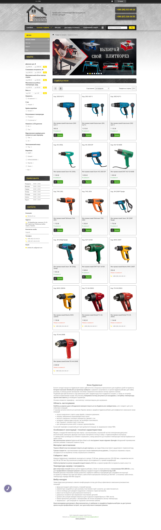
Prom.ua (89, 515)
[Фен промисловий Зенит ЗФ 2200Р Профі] (123, 205)
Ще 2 (28, 169)
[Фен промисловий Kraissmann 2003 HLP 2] (66, 110)
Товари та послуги (60, 35)
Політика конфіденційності (91, 517)
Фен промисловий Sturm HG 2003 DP (94, 171)
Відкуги (28, 46)
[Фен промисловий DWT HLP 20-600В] (123, 158)
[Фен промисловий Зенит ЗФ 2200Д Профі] (66, 253)
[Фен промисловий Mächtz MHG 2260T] (123, 253)
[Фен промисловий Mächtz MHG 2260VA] (66, 302)
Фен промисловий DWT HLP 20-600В (122, 171)
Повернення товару (90, 27)
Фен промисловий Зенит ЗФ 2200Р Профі (122, 219)
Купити (60, 135)
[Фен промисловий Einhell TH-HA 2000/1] (123, 302)
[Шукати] (132, 27)
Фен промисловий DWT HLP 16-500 (93, 266)
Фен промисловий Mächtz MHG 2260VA (64, 315)
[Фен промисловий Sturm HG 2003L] (66, 158)
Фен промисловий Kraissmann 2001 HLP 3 (93, 124)
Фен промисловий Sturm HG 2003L (65, 171)
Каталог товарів (43, 27)
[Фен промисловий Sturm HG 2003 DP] (94, 158)
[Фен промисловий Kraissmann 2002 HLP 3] (123, 110)
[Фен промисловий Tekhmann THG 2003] (94, 205)
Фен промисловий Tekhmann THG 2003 (93, 219)
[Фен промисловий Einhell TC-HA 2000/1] (94, 302)
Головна (29, 27)
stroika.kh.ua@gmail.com (34, 247)
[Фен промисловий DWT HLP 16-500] (94, 253)
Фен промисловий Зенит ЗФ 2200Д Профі (65, 267)
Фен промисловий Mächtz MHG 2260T (123, 266)
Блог (27, 50)
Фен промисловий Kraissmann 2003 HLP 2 (65, 124)
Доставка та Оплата (72, 27)
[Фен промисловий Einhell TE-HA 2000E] (66, 348)
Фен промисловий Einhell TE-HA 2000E (66, 361)
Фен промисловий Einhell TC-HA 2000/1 (92, 315)
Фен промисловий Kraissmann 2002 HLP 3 (122, 124)
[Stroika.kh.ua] (37, 14)
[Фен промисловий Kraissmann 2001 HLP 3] (94, 110)
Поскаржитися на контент (77, 517)
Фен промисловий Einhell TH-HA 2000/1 (121, 315)
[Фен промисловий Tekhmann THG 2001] (66, 205)
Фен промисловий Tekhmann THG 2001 (64, 219)
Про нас (58, 27)
